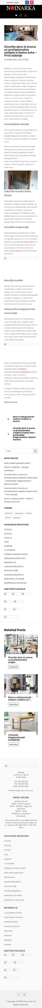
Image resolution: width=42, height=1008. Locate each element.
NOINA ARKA (12, 59)
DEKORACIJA (10, 562)
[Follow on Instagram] (32, 2)
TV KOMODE (9, 550)
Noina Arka (28, 242)
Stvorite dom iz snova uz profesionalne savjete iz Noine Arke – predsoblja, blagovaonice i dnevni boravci (24, 434)
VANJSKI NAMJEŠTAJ (14, 566)
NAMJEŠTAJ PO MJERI (14, 578)
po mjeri (16, 250)
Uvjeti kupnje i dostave (13, 917)
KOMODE (8, 546)
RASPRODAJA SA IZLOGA (15, 583)
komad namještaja (20, 372)
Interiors (29, 513)
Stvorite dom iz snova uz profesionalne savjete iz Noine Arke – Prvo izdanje (20, 491)
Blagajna (8, 940)
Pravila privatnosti (12, 926)
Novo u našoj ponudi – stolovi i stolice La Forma (24, 419)
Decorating (19, 513)
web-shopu (11, 136)
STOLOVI (8, 533)
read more (13, 667)
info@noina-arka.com (23, 790)
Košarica (8, 935)
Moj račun (8, 931)
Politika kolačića (11, 922)
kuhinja (22, 369)
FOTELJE (8, 537)
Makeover (16, 518)
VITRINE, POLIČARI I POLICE (16, 554)
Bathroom (9, 513)
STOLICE (8, 529)
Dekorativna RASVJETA (15, 558)
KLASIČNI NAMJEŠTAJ (14, 574)
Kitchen (8, 518)
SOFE (6, 542)
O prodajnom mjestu (13, 913)
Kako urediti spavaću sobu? (17, 463)
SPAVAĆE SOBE (11, 570)
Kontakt (7, 944)
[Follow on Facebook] (27, 2)
